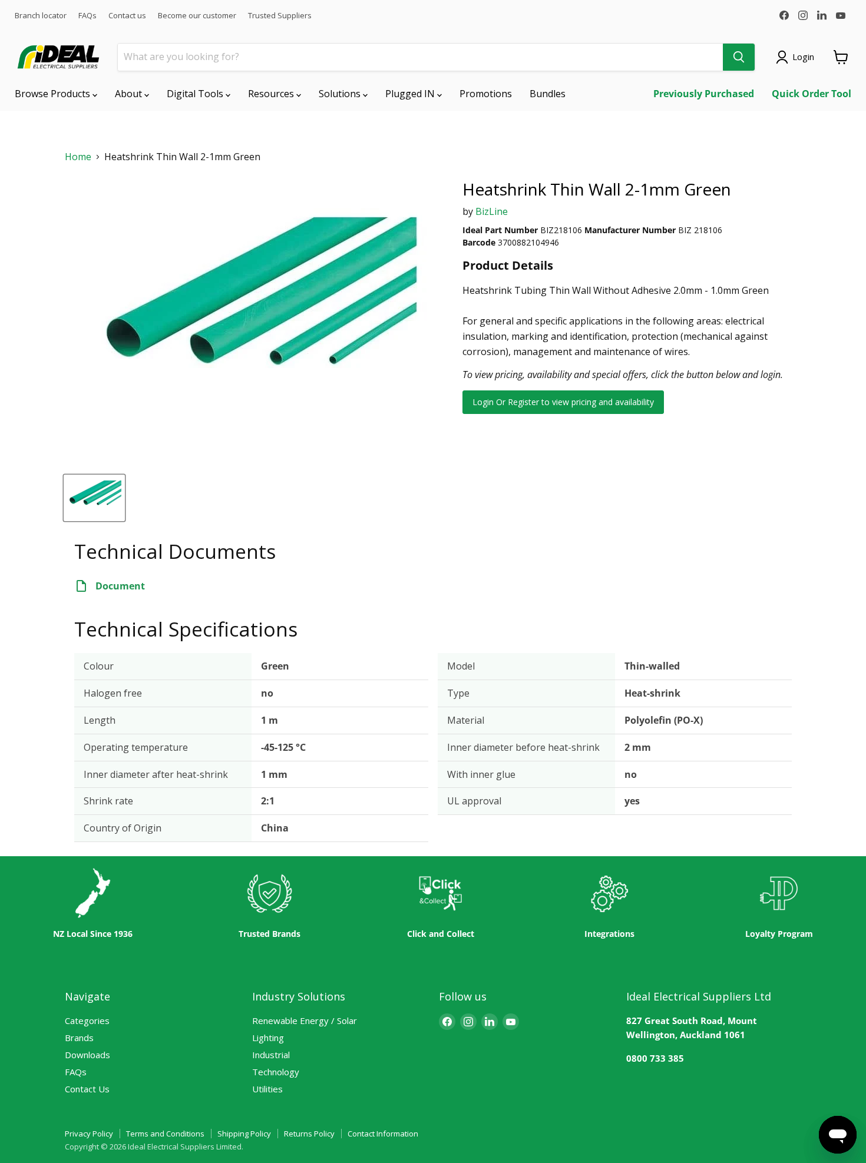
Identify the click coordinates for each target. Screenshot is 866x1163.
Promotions (486, 93)
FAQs (87, 16)
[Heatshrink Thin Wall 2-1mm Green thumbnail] (94, 498)
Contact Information (383, 1133)
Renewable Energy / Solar (304, 1020)
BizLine (491, 211)
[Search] (739, 57)
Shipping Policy (244, 1133)
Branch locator (41, 16)
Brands (79, 1037)
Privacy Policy (89, 1133)
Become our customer (197, 16)
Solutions (341, 93)
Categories (87, 1020)
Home (78, 157)
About (129, 93)
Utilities (267, 1089)
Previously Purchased (703, 93)
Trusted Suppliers (280, 16)
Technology (275, 1072)
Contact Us (87, 1089)
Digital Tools (196, 93)
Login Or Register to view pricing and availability (563, 401)
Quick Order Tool (811, 93)
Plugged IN (411, 93)
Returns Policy (309, 1133)
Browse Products (53, 93)
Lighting (268, 1037)
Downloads (87, 1055)
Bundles (548, 93)
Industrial (271, 1055)
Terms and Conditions (165, 1133)
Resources (272, 93)
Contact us (127, 16)
